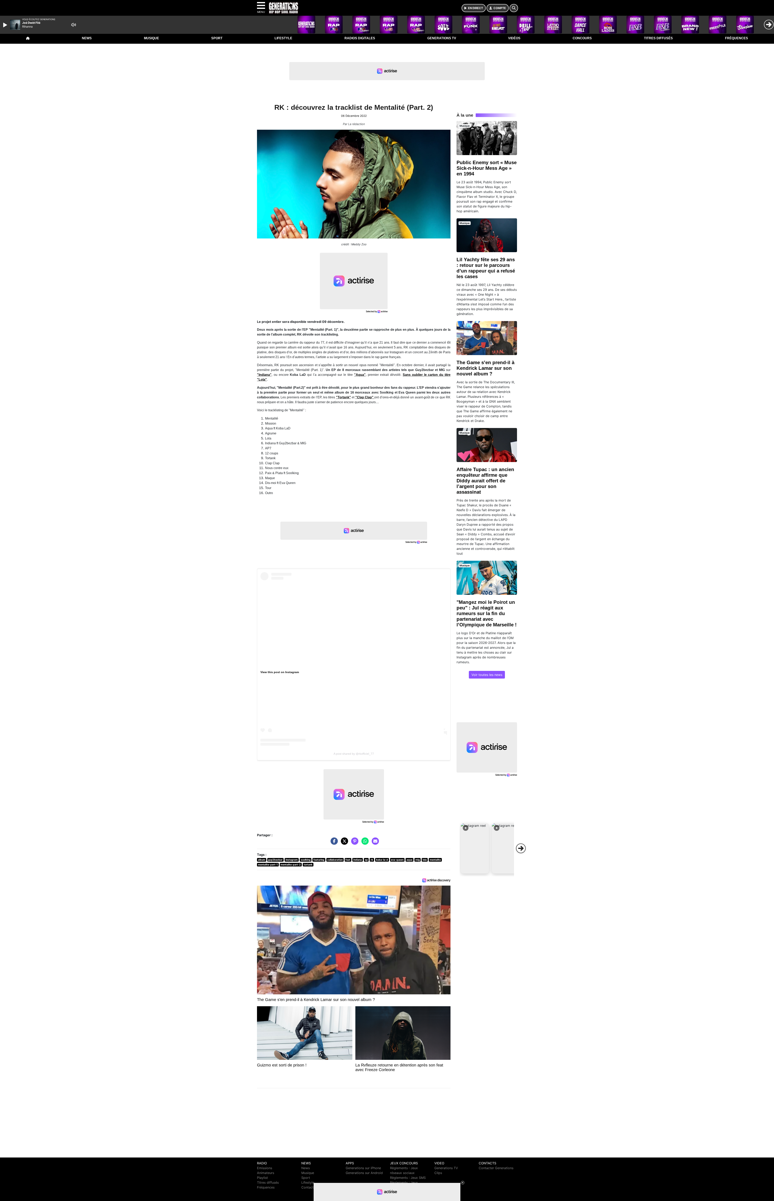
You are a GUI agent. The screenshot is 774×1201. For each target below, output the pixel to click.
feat (347, 859)
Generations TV (441, 38)
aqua (409, 859)
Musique (151, 38)
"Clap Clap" (365, 397)
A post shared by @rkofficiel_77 (354, 753)
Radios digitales (359, 38)
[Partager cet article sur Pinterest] (353, 843)
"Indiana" (264, 374)
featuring (318, 859)
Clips (438, 1173)
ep (366, 859)
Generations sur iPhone (363, 1168)
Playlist (262, 1178)
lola (425, 859)
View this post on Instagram (279, 672)
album (261, 859)
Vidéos (514, 38)
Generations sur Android (364, 1173)
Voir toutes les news (486, 675)
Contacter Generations (496, 1168)
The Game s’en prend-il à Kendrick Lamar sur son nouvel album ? (485, 368)
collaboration (335, 859)
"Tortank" (343, 397)
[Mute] (74, 25)
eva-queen (397, 859)
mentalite (435, 859)
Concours (582, 38)
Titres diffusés (658, 38)
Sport (217, 38)
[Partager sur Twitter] (343, 843)
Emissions (264, 1168)
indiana (357, 859)
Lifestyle (283, 38)
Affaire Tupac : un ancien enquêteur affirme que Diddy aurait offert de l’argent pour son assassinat (485, 481)
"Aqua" (360, 374)
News (87, 38)
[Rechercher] (514, 8)
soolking (306, 859)
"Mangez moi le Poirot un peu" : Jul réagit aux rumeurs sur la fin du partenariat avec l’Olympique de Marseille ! (487, 613)
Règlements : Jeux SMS (408, 1178)
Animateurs (265, 1173)
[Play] (5, 25)
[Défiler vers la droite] (521, 848)
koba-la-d (382, 859)
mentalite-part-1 (268, 864)
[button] (475, 848)
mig (417, 859)
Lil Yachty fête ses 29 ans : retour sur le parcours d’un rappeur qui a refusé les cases (486, 268)
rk (372, 859)
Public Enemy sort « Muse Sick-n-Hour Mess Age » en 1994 (487, 168)
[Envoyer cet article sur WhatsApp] (364, 843)
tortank (308, 864)
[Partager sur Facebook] (333, 843)
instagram (292, 859)
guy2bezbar (275, 859)
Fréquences (736, 38)
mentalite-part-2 (291, 864)
